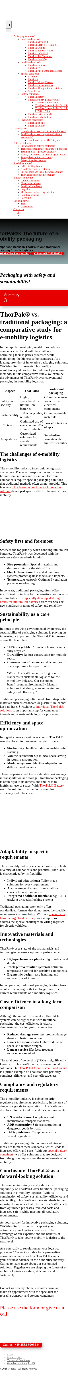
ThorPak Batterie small (40, 114)
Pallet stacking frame (31, 166)
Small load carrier (30, 62)
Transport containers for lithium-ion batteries (44, 148)
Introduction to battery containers (38, 146)
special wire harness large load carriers (32, 916)
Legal (10, 1354)
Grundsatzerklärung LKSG (21, 1363)
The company (21, 200)
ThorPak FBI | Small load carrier (45, 70)
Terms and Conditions (18, 1360)
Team (23, 203)
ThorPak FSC (35, 68)
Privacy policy (14, 1357)
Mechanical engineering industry (37, 192)
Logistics (25, 189)
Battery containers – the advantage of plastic (43, 154)
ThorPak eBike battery (39, 117)
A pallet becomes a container (35, 169)
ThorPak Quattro (36, 47)
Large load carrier (30, 39)
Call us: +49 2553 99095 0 (48, 253)
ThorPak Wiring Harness (40, 82)
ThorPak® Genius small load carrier (43, 1068)
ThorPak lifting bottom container (45, 88)
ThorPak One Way (37, 59)
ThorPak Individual (38, 53)
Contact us (18, 209)
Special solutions (30, 73)
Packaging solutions (24, 36)
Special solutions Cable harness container (42, 172)
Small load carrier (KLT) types (44, 140)
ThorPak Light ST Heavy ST (43, 44)
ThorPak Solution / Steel (40, 50)
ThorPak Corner (36, 125)
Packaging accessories (32, 120)
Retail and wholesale (31, 186)
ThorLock (33, 79)
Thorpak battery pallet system (44, 99)
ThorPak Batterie (37, 96)
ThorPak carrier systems (40, 85)
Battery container (30, 94)
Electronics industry (31, 183)
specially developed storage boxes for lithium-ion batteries (30, 600)
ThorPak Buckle (36, 122)
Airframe (32, 76)
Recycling (26, 198)
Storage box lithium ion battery (37, 157)
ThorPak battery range (46, 102)
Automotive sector (30, 180)
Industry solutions (23, 177)
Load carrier (20, 128)
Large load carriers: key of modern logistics (43, 131)
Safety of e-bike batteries (33, 160)
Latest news (27, 206)
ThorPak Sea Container (40, 56)
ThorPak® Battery (52, 785)
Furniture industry (30, 195)
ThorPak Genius (36, 65)
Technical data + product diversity (38, 151)
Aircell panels (35, 91)
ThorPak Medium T (38, 42)
